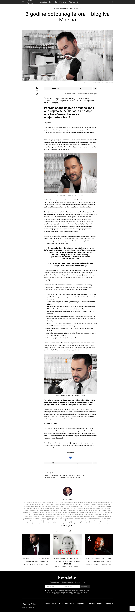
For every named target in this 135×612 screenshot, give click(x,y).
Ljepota (43, 2)
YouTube (68, 285)
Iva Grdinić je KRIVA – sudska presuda (67, 563)
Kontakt (109, 604)
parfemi (72, 475)
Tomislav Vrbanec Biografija (70, 477)
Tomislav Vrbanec (55, 25)
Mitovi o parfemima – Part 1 (99, 562)
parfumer (81, 475)
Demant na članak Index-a (36, 562)
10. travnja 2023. (105, 564)
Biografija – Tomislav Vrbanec (90, 604)
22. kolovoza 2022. (69, 25)
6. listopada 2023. (43, 564)
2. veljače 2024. (74, 566)
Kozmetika (73, 2)
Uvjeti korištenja (49, 604)
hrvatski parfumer (51, 475)
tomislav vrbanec (52, 477)
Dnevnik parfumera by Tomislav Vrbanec (61, 6)
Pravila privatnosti (67, 604)
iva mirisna (64, 475)
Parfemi (62, 2)
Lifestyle (53, 2)
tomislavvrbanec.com (56, 277)
